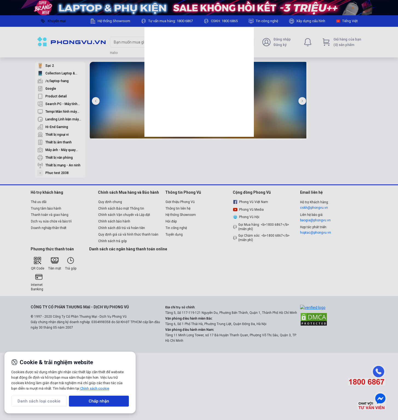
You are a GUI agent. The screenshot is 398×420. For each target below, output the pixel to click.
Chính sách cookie (94, 388)
